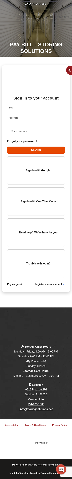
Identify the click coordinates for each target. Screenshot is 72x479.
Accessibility (11, 425)
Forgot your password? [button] (22, 141)
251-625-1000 (37, 4)
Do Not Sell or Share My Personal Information (36, 464)
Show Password (19, 131)
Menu (63, 17)
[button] (36, 150)
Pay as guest (14, 284)
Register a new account (48, 284)
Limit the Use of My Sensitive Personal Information (36, 473)
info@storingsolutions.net (36, 409)
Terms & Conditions (35, 425)
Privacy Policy (59, 425)
